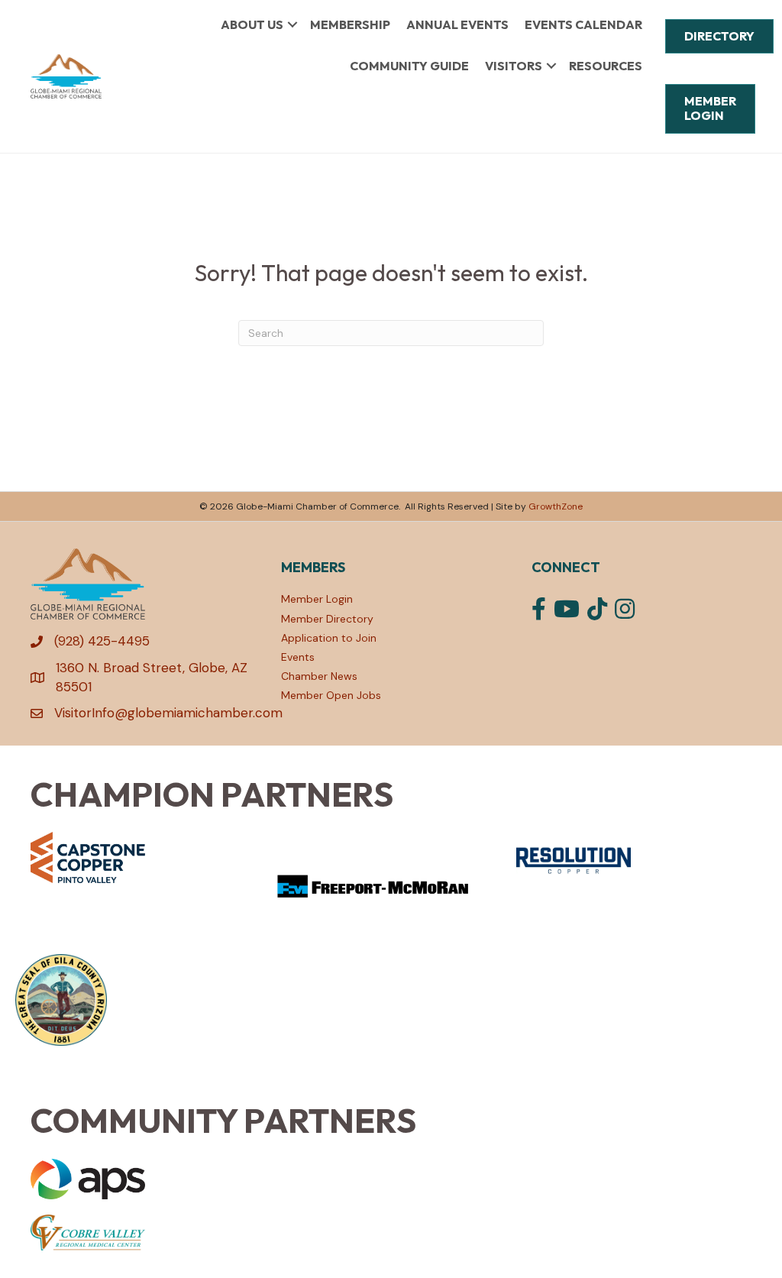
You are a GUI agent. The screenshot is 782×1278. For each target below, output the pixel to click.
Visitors (513, 65)
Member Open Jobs (331, 695)
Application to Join (328, 638)
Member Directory (327, 619)
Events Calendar (583, 24)
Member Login (317, 599)
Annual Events (457, 24)
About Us (252, 24)
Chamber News (319, 676)
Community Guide (409, 65)
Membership (350, 24)
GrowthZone (555, 506)
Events (298, 657)
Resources (605, 65)
